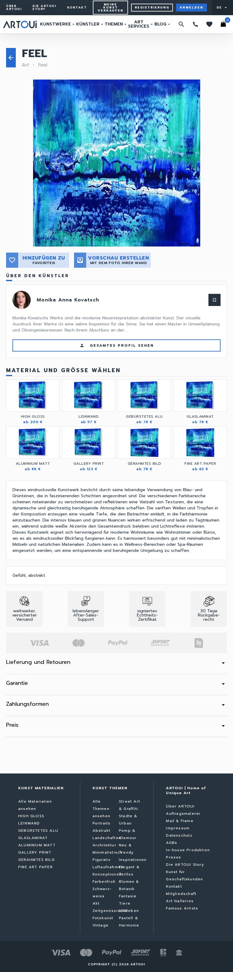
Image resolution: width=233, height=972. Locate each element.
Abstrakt (102, 830)
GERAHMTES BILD (36, 859)
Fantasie (128, 896)
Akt (96, 903)
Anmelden (191, 7)
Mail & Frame (179, 821)
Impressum (178, 828)
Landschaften (107, 838)
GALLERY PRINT (35, 852)
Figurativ (102, 859)
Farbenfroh (104, 881)
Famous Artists (182, 908)
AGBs (171, 842)
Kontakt (77, 7)
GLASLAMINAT (33, 838)
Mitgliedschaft (181, 893)
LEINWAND (29, 823)
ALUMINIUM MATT (37, 845)
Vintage (101, 925)
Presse (173, 857)
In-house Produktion (188, 850)
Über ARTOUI (14, 8)
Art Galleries (180, 901)
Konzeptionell (107, 874)
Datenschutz (179, 835)
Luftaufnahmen (108, 867)
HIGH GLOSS (31, 816)
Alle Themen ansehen (101, 809)
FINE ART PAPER (35, 867)
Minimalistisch (108, 852)
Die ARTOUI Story (44, 8)
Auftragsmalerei (183, 813)
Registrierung (152, 7)
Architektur (104, 845)
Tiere (124, 903)
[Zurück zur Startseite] (20, 24)
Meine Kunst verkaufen (110, 7)
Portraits (102, 823)
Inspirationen (133, 859)
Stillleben (129, 910)
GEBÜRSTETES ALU (38, 830)
